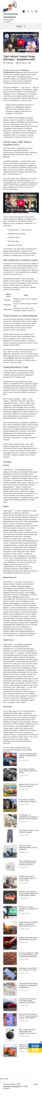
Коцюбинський (8, 750)
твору (25, 750)
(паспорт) (17, 748)
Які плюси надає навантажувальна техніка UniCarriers (28, 847)
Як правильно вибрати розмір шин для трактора (28, 800)
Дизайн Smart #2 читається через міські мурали (28, 785)
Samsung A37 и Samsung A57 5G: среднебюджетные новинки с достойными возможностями (28, 1016)
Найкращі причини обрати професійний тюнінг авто (28, 938)
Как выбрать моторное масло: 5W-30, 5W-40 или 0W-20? (28, 771)
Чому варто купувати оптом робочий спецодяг (28, 831)
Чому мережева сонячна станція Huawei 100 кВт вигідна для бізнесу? (27, 862)
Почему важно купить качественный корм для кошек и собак (27, 878)
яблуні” (29, 750)
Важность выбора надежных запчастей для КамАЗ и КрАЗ (28, 1046)
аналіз (24, 748)
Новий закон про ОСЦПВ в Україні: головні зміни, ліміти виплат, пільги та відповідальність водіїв (28, 925)
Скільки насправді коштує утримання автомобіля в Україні (28, 755)
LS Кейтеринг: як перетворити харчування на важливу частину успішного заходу (29, 817)
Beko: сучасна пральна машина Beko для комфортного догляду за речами (27, 1032)
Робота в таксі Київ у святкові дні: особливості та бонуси (28, 908)
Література (9, 63)
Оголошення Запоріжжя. (11, 1086)
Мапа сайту (4, 1079)
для (28, 748)
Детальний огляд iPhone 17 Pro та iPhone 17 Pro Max (28, 969)
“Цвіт (11, 748)
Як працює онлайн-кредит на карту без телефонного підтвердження (28, 985)
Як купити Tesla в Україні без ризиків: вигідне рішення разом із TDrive (27, 1000)
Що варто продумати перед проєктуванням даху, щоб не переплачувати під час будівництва (28, 955)
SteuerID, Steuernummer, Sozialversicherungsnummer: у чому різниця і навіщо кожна (29, 894)
